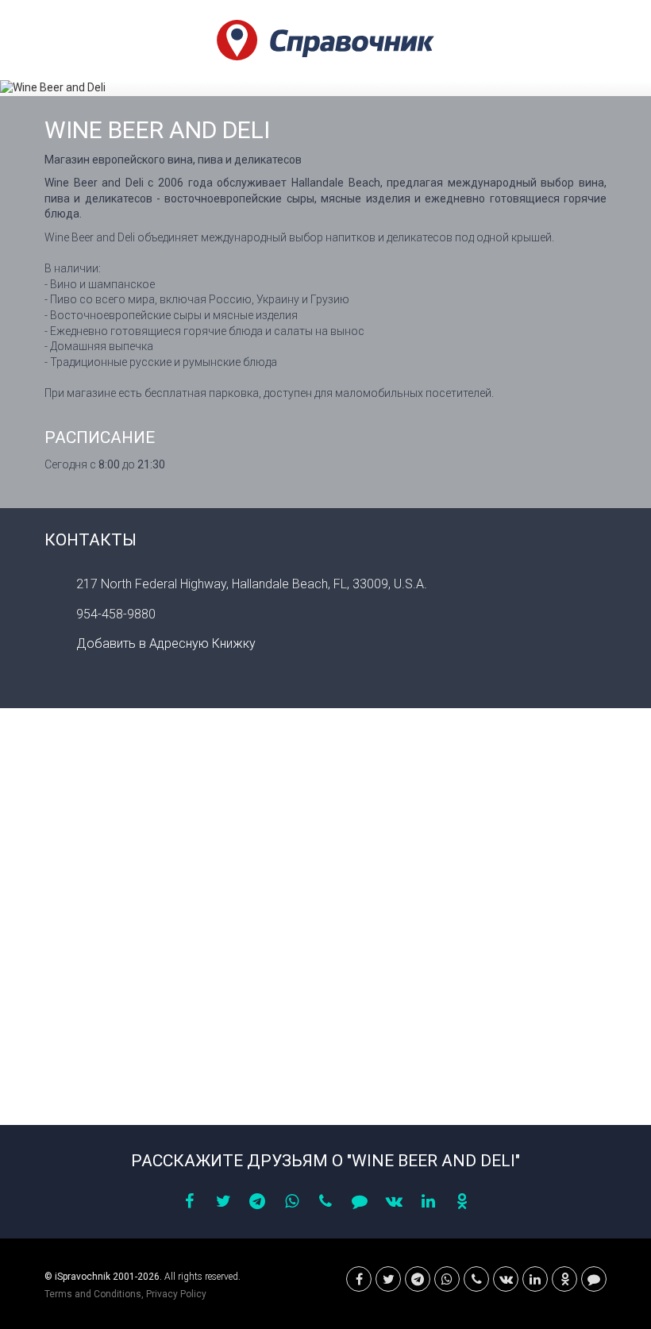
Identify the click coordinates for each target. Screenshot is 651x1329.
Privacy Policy (176, 1294)
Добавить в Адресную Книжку (166, 643)
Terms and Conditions (92, 1294)
